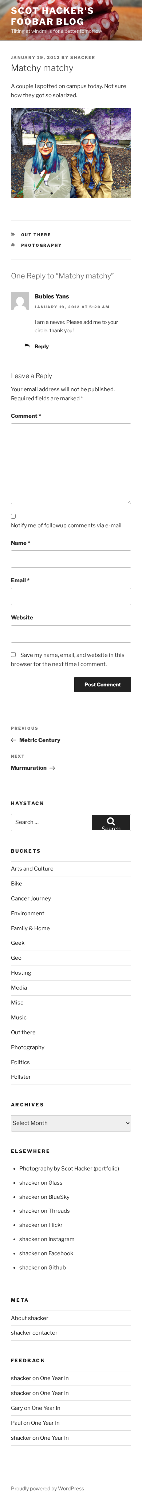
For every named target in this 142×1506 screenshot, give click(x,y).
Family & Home (30, 928)
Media (19, 987)
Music (19, 1017)
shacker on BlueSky (44, 1197)
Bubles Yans (52, 296)
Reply (42, 346)
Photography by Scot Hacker (55, 1168)
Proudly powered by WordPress (47, 1488)
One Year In (54, 1378)
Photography (41, 245)
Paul (16, 1423)
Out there (36, 234)
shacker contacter (34, 1332)
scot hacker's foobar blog (52, 16)
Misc (17, 1002)
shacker (82, 57)
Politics (20, 1062)
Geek (17, 943)
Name (20, 543)
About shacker (29, 1318)
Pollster (21, 1077)
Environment (27, 913)
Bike (16, 883)
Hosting (21, 973)
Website (22, 617)
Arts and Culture (32, 868)
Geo (16, 958)
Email (20, 580)
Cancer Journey (31, 898)
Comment (26, 416)
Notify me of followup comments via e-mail (66, 525)
